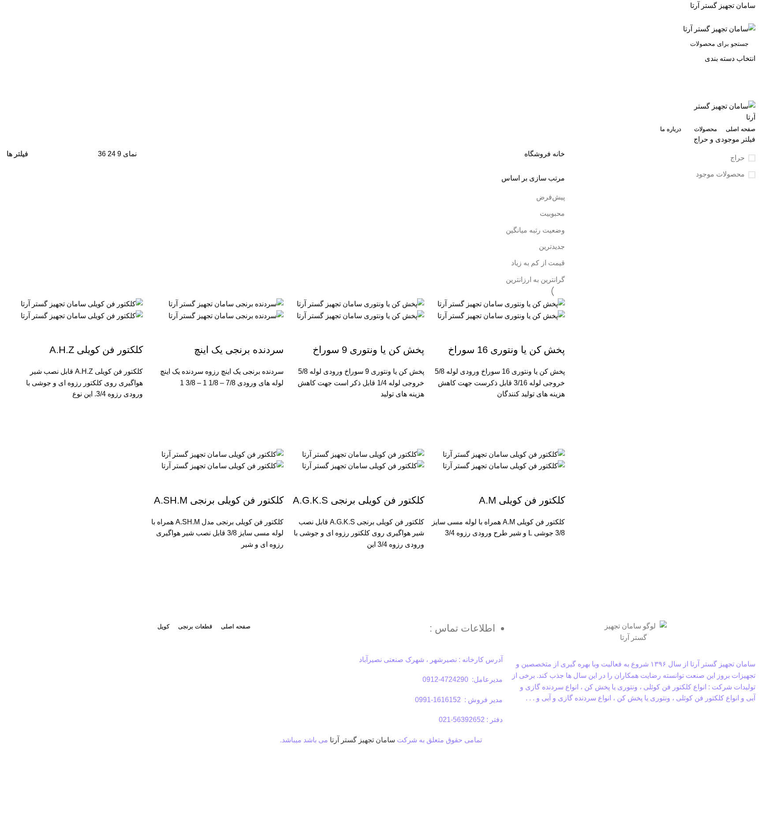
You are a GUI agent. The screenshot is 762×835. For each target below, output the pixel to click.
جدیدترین (552, 246)
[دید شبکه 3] (63, 154)
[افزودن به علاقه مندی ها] (554, 411)
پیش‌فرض (550, 197)
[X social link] (391, 17)
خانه (558, 154)
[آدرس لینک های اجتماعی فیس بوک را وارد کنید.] (401, 17)
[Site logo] (719, 28)
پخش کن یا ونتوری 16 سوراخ (506, 349)
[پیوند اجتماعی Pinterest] (381, 17)
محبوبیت (552, 213)
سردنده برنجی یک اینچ (239, 349)
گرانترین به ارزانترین (535, 279)
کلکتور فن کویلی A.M (522, 500)
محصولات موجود (720, 174)
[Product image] (501, 315)
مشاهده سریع (554, 433)
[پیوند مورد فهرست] (381, 633)
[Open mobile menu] (381, 92)
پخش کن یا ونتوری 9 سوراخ (368, 349)
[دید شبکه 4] (46, 154)
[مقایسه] (554, 332)
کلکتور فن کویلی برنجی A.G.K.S (358, 500)
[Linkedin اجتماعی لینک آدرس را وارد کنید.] (371, 17)
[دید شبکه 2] (80, 154)
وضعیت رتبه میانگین (535, 230)
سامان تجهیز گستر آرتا (362, 740)
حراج (737, 158)
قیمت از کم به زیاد (538, 263)
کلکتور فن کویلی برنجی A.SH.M (219, 500)
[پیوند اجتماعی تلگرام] (361, 17)
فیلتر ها (17, 154)
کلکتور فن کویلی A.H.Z (96, 349)
